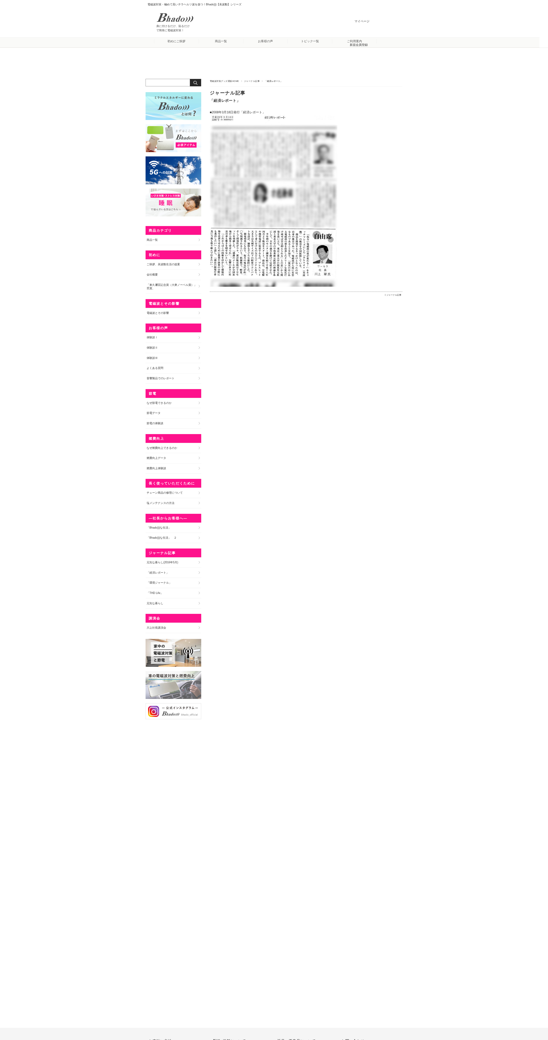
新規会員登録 (359, 44)
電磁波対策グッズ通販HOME (224, 81)
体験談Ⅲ (152, 358)
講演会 (154, 618)
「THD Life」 (155, 593)
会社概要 (152, 274)
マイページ (361, 21)
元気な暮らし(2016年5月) (162, 562)
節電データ (154, 413)
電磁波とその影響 (164, 303)
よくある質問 (155, 368)
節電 (152, 393)
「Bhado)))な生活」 (159, 527)
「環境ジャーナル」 (159, 582)
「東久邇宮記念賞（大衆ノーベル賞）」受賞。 (172, 286)
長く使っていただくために (172, 483)
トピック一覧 (310, 41)
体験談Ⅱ (152, 347)
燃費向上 (156, 438)
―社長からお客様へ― (168, 518)
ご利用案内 (354, 41)
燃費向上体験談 (156, 468)
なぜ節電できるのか (159, 403)
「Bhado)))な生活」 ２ (162, 537)
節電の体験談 (155, 423)
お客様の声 (265, 41)
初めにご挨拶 (176, 41)
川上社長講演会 (156, 627)
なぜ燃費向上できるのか (162, 448)
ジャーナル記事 (252, 81)
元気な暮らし (155, 603)
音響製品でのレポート (160, 378)
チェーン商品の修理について (165, 492)
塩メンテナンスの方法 (160, 503)
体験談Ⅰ (152, 337)
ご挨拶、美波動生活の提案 (163, 264)
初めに (154, 255)
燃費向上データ (156, 458)
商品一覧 (221, 41)
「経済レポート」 (225, 101)
